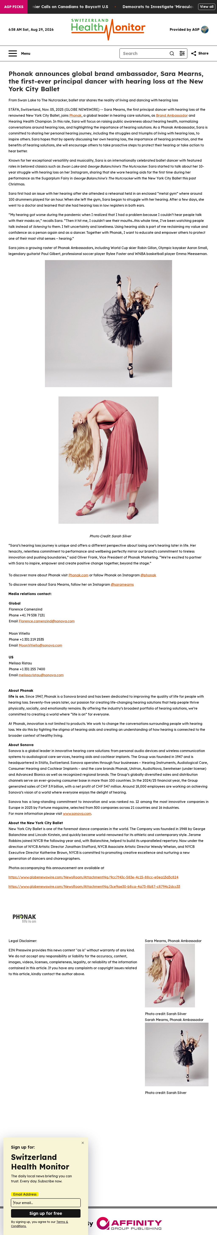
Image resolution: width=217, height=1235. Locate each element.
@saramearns (122, 584)
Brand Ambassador (172, 115)
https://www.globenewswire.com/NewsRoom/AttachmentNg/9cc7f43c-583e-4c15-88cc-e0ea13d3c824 (93, 877)
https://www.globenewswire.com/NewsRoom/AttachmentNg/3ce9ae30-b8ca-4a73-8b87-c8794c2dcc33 (94, 886)
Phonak (75, 115)
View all (206, 6)
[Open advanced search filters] (182, 53)
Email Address (24, 1194)
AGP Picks (13, 7)
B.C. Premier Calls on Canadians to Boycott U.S (62, 6)
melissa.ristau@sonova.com (41, 675)
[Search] (172, 53)
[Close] (83, 1143)
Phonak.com (78, 575)
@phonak (148, 575)
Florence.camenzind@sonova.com (47, 621)
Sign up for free (45, 1213)
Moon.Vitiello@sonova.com (40, 645)
